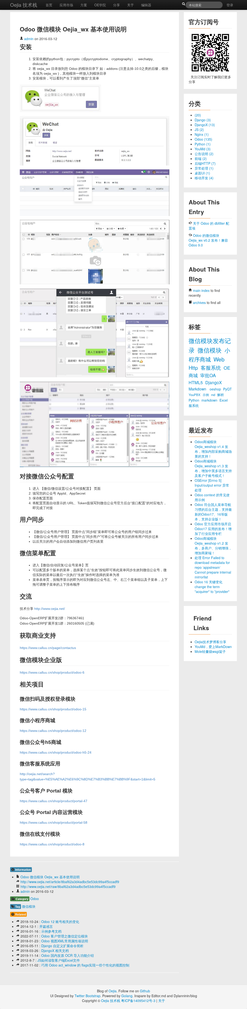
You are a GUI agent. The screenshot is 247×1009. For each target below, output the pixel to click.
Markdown (198, 388)
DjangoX (213, 382)
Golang (126, 995)
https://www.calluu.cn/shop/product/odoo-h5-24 (55, 752)
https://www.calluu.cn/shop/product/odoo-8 (52, 844)
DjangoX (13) (205, 124)
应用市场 (66, 4)
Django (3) (203, 119)
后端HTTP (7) (205, 163)
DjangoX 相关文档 (55, 950)
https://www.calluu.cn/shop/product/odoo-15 (53, 709)
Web (219, 359)
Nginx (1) (202, 134)
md (213, 395)
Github (145, 990)
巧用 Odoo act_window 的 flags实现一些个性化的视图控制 (85, 965)
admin (29, 38)
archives (199, 302)
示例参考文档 (51, 931)
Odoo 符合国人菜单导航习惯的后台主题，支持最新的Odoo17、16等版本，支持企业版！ (213, 511)
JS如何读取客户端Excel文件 (58, 960)
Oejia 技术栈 (23, 4)
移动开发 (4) (204, 177)
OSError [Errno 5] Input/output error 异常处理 (212, 485)
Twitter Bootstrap (87, 995)
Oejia (113, 990)
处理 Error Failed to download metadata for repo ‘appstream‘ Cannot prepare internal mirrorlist (213, 567)
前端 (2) (201, 158)
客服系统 (211, 367)
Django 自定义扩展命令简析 (62, 945)
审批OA (208, 375)
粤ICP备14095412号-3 (138, 1000)
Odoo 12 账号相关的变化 (60, 921)
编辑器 (146, 4)
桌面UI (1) (202, 173)
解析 (220, 394)
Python (194, 400)
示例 (206, 395)
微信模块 (28, 906)
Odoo (34, 898)
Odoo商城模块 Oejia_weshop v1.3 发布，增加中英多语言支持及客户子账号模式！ (213, 468)
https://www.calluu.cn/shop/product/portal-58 (53, 822)
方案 (83, 4)
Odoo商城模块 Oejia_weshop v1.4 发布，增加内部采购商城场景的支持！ (213, 449)
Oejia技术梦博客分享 (210, 641)
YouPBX (195, 394)
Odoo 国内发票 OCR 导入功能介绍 (67, 955)
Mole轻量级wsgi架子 (210, 651)
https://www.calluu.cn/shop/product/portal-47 (53, 801)
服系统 (194, 405)
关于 (130, 4)
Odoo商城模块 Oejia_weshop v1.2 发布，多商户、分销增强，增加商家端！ (213, 545)
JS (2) (199, 129)
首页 (49, 4)
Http (194, 367)
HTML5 (196, 382)
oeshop (216, 389)
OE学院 (100, 4)
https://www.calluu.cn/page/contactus (48, 648)
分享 (116, 4)
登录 (229, 4)
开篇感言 (46, 926)
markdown (209, 400)
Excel (224, 400)
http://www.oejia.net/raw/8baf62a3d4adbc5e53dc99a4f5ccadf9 (68, 886)
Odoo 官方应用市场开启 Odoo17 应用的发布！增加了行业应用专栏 (213, 528)
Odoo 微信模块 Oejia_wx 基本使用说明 (50, 876)
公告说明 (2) (204, 153)
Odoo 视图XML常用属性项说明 (64, 940)
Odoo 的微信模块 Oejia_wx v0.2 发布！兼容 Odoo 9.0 (208, 240)
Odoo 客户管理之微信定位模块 (64, 936)
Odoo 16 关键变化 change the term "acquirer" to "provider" (212, 586)
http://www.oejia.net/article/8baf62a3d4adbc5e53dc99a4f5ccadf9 (70, 881)
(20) (198, 115)
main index (201, 290)
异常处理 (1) (204, 168)
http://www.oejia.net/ (49, 609)
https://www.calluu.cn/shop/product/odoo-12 (53, 731)
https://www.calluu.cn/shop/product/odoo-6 (52, 672)
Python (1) (203, 144)
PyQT (227, 389)
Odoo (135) (203, 139)
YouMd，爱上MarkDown (213, 646)
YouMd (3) (203, 148)
